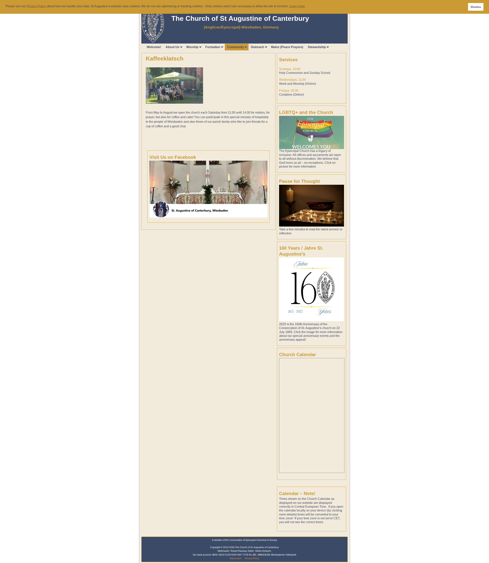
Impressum (235, 558)
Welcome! (154, 47)
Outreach (257, 47)
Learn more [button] (297, 6)
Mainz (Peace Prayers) (287, 47)
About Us (172, 47)
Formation (212, 47)
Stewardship (317, 47)
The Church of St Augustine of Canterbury (240, 18)
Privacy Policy (252, 558)
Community (235, 47)
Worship (192, 47)
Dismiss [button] (476, 6)
